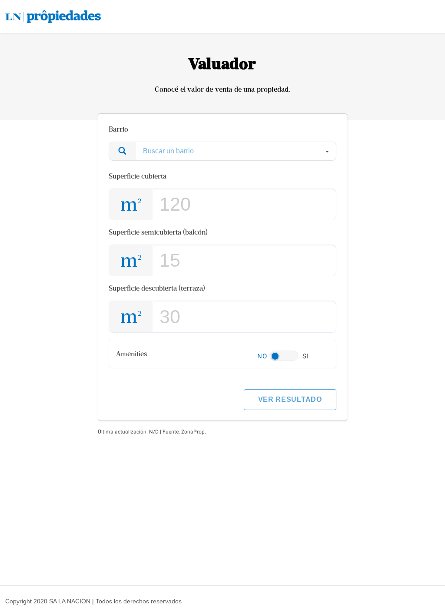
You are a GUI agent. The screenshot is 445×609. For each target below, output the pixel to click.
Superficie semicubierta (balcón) (158, 232)
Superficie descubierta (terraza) (157, 288)
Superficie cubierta (137, 176)
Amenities (131, 354)
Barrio (118, 129)
